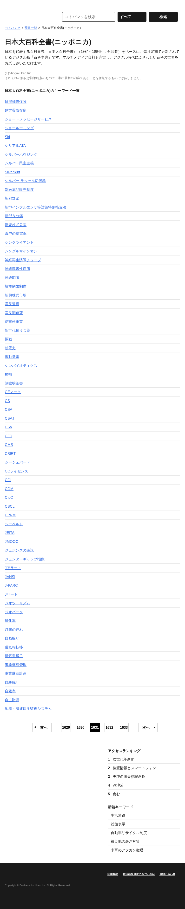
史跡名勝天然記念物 (126, 776)
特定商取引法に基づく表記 (139, 874)
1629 (66, 727)
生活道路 (118, 815)
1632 (109, 727)
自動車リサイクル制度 (129, 833)
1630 (80, 727)
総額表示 (118, 824)
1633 (124, 727)
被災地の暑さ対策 (125, 841)
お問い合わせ (167, 874)
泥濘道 (116, 785)
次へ (146, 727)
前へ (43, 727)
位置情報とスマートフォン (132, 768)
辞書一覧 (31, 28)
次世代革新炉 (121, 759)
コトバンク (29, 17)
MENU (9, 5)
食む (114, 794)
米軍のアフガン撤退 (127, 850)
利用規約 (112, 874)
